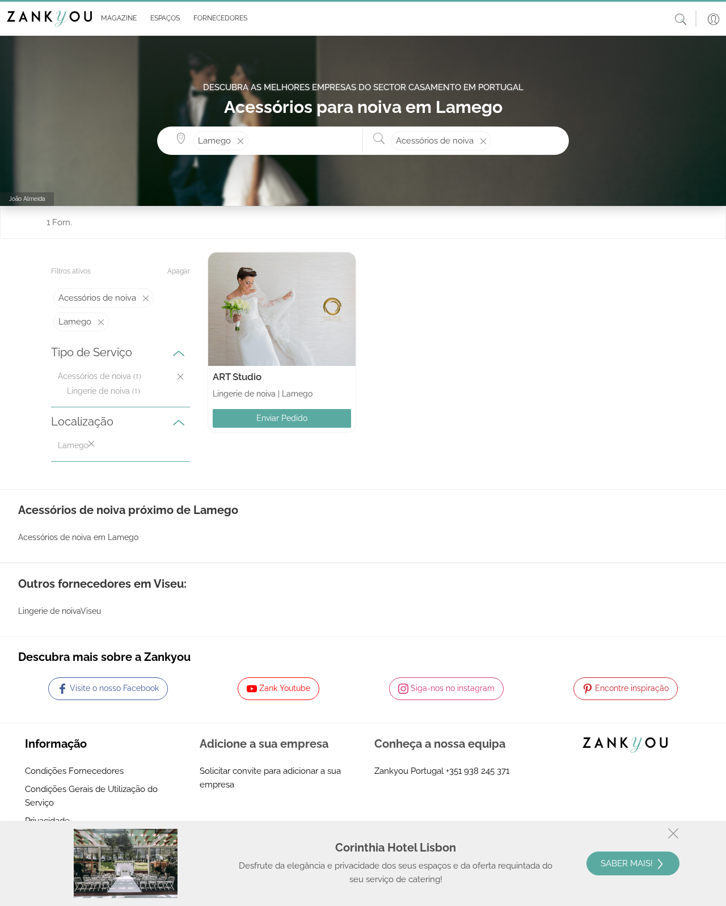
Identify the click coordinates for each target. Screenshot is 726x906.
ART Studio (237, 376)
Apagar (178, 271)
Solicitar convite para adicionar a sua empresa (270, 778)
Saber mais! (628, 863)
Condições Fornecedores (74, 771)
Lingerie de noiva (98, 390)
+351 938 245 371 (477, 771)
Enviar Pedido (281, 418)
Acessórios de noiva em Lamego (78, 537)
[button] (116, 18)
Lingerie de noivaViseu (59, 611)
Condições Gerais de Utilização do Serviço (91, 796)
